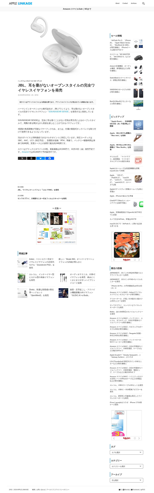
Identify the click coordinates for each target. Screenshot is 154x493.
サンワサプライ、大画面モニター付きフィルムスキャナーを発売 (42, 197)
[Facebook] (49, 158)
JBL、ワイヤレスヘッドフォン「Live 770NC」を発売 (38, 188)
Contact (125, 3)
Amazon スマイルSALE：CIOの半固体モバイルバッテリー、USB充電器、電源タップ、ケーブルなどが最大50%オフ (126, 370)
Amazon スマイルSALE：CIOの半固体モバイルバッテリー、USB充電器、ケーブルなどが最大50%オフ (126, 348)
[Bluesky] (40, 158)
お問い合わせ (40, 489)
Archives (134, 3)
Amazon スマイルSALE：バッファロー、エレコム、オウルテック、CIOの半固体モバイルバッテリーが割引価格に (126, 320)
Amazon (25, 152)
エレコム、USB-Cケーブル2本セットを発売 (126, 385)
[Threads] (31, 158)
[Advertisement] (56, 172)
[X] (22, 158)
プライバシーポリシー (62, 489)
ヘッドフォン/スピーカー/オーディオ (30, 81)
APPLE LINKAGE (23, 489)
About (117, 3)
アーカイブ (50, 489)
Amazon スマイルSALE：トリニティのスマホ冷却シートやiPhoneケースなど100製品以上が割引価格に (126, 379)
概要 (33, 489)
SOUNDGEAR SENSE (59, 112)
